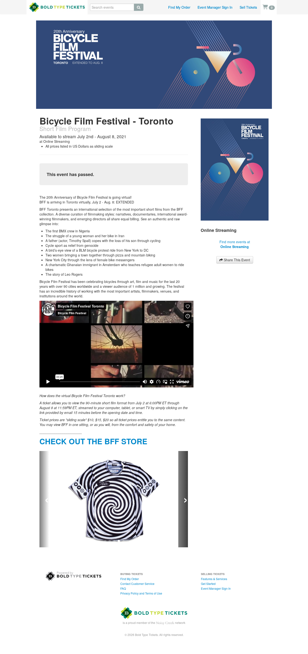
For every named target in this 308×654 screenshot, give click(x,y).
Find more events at (234, 244)
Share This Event (236, 259)
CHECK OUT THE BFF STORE (93, 441)
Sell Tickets (248, 7)
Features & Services (214, 579)
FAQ (123, 588)
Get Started (208, 584)
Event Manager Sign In (215, 7)
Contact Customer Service (137, 584)
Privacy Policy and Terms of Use (141, 593)
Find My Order (179, 7)
